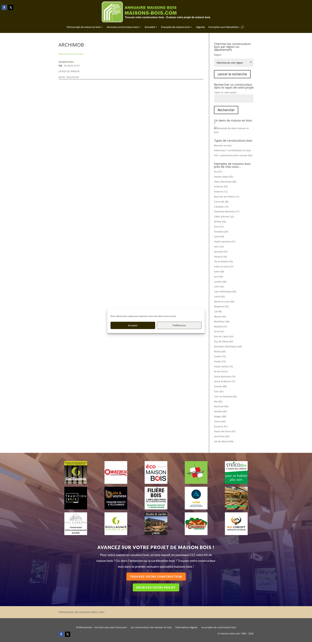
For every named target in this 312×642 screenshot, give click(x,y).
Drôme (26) (220, 221)
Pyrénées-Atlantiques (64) (228, 346)
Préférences (179, 325)
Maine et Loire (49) (224, 301)
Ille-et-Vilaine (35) (223, 261)
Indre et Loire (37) (223, 266)
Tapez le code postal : (226, 92)
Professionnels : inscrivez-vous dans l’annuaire (101, 627)
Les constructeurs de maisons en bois (151, 627)
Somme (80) (220, 386)
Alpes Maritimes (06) (225, 181)
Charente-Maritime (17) (226, 211)
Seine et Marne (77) (224, 381)
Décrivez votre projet (156, 587)
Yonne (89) (219, 421)
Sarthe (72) (220, 356)
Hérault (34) (220, 256)
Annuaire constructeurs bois (122, 26)
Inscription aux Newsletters (223, 26)
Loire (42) (219, 286)
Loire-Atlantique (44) (225, 291)
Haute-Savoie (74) (223, 366)
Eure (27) (219, 226)
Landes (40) (220, 281)
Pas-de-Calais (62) (223, 336)
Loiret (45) (219, 296)
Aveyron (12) (220, 191)
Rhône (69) (220, 351)
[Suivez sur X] (10, 7)
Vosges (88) (220, 416)
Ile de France (221, 371)
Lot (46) (218, 311)
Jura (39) (218, 276)
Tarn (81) (219, 391)
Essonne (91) (221, 426)
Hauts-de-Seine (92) (224, 431)
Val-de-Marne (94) (223, 441)
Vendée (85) (220, 411)
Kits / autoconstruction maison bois (233, 155)
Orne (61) (219, 331)
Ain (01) (218, 171)
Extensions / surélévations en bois (232, 150)
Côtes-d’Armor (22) (224, 216)
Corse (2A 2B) (221, 201)
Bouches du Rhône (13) (226, 196)
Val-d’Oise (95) (221, 436)
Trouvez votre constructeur (156, 576)
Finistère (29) (221, 231)
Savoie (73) (220, 361)
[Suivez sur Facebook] (4, 7)
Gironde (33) (220, 251)
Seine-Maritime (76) (224, 376)
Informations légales (186, 627)
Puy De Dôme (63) (223, 341)
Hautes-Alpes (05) (223, 176)
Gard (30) (219, 236)
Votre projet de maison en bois (84, 26)
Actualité (150, 26)
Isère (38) (219, 271)
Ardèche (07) (221, 186)
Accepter (133, 325)
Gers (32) (219, 246)
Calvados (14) (221, 206)
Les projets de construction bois (218, 627)
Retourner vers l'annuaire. (71, 53)
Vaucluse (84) (221, 406)
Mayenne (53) (221, 306)
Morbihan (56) (221, 321)
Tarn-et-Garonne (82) (225, 396)
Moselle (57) (220, 326)
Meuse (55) (220, 316)
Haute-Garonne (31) (224, 241)
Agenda (200, 26)
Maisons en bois (223, 145)
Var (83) (218, 401)
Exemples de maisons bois (175, 26)
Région (217, 54)
